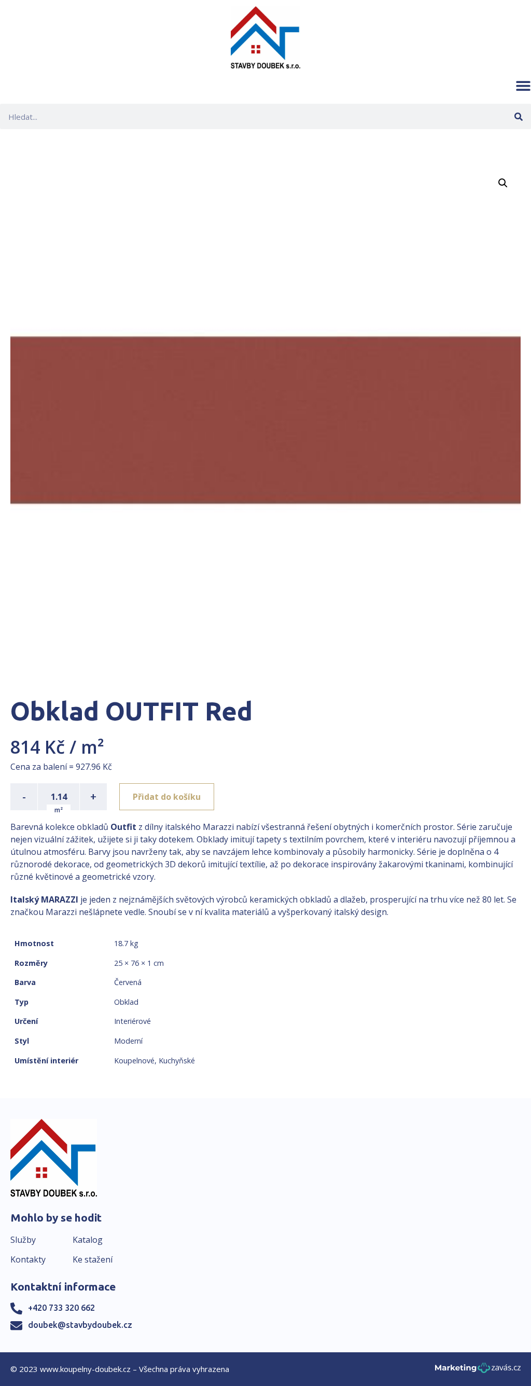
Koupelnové (134, 1060)
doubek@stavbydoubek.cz (80, 1324)
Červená (128, 982)
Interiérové (132, 1021)
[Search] (518, 116)
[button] (523, 85)
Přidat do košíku (167, 796)
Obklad (126, 1002)
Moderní (128, 1041)
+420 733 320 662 (61, 1307)
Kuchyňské (177, 1060)
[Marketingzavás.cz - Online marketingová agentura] (478, 1370)
